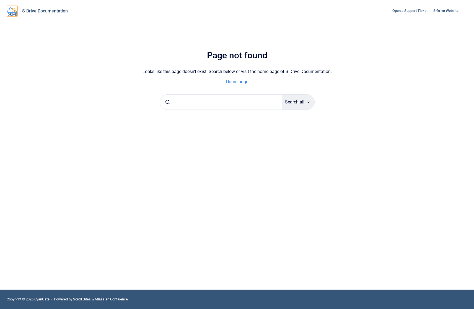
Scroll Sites (82, 299)
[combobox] (221, 102)
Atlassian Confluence (111, 299)
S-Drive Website (446, 11)
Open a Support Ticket (410, 11)
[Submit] (167, 102)
